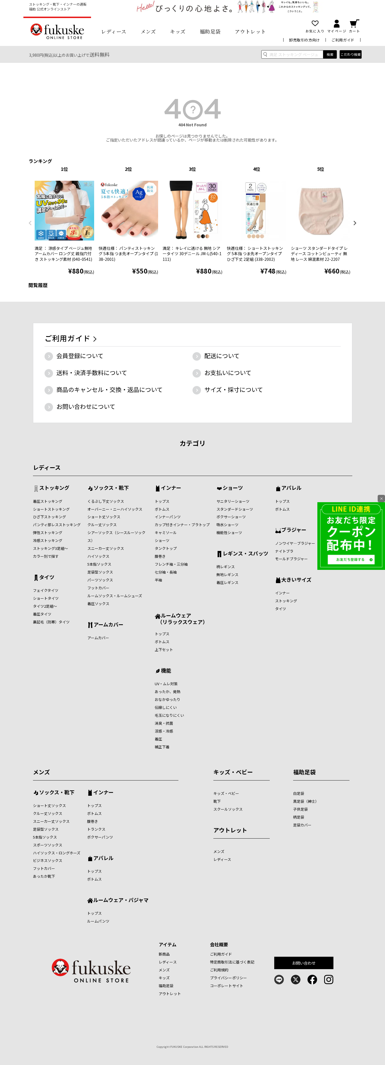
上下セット (164, 649)
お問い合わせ (304, 963)
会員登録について (79, 355)
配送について (222, 355)
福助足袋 (210, 31)
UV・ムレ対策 (166, 683)
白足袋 (298, 793)
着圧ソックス (98, 603)
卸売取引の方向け (304, 40)
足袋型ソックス (100, 572)
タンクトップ (166, 548)
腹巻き (160, 556)
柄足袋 (298, 817)
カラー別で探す (46, 556)
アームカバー (108, 625)
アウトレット (250, 31)
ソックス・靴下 (111, 488)
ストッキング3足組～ (50, 548)
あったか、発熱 (167, 691)
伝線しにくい (166, 707)
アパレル (291, 488)
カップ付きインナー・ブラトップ (182, 524)
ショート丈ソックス (103, 516)
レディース (114, 31)
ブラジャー (293, 530)
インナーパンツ (168, 516)
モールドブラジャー (291, 558)
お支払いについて (227, 372)
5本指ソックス (99, 564)
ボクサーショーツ (231, 516)
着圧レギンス (227, 582)
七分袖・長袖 (166, 572)
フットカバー (98, 587)
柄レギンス (225, 566)
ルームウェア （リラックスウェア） (181, 618)
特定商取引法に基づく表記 (232, 962)
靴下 (217, 801)
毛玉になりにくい (169, 715)
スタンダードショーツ (234, 509)
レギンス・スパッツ (245, 554)
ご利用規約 (219, 970)
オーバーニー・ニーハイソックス (114, 509)
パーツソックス (100, 580)
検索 (330, 54)
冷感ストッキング (47, 540)
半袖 (158, 580)
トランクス (96, 829)
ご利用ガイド (343, 40)
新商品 (164, 954)
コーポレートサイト (226, 985)
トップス (162, 501)
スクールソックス (228, 809)
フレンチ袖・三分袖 (171, 564)
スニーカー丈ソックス (105, 548)
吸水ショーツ (227, 524)
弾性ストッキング (47, 532)
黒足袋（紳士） (306, 801)
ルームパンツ (98, 921)
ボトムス (162, 509)
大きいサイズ (296, 580)
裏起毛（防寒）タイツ (51, 622)
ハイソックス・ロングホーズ (56, 852)
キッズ (178, 31)
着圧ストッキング (47, 501)
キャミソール (166, 532)
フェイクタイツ (45, 590)
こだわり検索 (350, 54)
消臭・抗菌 (164, 723)
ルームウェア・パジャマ (121, 900)
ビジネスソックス (47, 860)
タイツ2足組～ (45, 606)
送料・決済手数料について (91, 372)
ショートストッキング (51, 509)
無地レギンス (227, 574)
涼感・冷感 (164, 731)
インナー (171, 488)
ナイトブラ (284, 551)
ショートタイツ (46, 598)
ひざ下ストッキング (49, 516)
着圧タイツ (42, 614)
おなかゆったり (167, 699)
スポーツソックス (47, 845)
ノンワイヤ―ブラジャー (295, 543)
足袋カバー (302, 825)
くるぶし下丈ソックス (105, 501)
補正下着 (162, 746)
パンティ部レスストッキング (57, 524)
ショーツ (162, 540)
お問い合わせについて (85, 406)
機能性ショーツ (229, 532)
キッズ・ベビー (233, 772)
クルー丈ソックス (102, 524)
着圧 (158, 739)
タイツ (46, 577)
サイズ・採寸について (233, 389)
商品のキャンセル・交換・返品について (109, 389)
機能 (166, 671)
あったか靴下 (44, 876)
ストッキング (54, 488)
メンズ (148, 31)
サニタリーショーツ (232, 501)
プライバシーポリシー (228, 977)
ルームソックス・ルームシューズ (114, 595)
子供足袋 (300, 809)
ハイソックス (98, 556)
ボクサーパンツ (100, 837)
